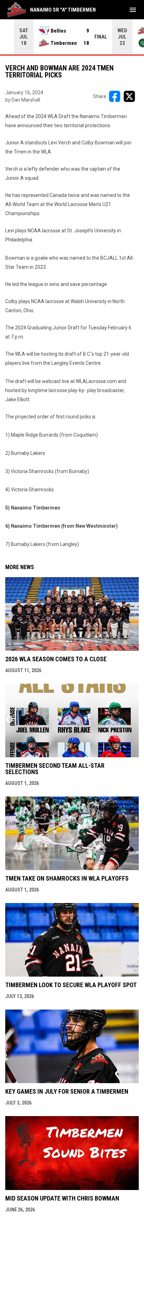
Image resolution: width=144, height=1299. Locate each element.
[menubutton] (133, 10)
